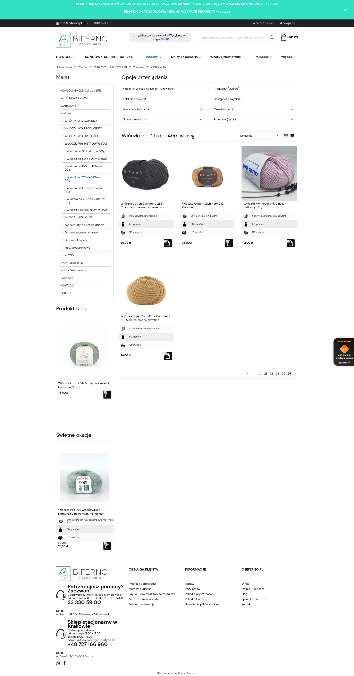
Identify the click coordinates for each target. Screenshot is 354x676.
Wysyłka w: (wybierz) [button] (136, 109)
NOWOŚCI (67, 285)
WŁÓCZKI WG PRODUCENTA (83, 128)
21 (265, 373)
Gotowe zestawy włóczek (81, 232)
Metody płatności (140, 589)
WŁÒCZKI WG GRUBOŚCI (81, 136)
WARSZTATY (68, 106)
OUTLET (66, 293)
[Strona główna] (81, 40)
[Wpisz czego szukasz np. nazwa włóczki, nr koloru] (272, 37)
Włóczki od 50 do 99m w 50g (87, 159)
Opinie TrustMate (253, 589)
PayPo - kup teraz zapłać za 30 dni (152, 594)
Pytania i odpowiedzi (142, 583)
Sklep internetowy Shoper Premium (177, 673)
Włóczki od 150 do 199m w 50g (83, 189)
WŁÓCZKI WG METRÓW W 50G (86, 143)
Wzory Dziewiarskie (73, 270)
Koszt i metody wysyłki (144, 599)
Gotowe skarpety (76, 240)
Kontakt (247, 604)
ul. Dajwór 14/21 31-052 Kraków (75, 656)
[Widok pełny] (292, 136)
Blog (244, 594)
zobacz (273, 4)
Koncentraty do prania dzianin (84, 225)
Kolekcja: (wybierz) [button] (134, 99)
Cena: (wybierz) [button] (223, 109)
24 (283, 373)
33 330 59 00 (99, 23)
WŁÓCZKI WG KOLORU (79, 217)
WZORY (69, 255)
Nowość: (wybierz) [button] (134, 119)
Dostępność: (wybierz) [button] (228, 99)
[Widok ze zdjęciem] (286, 136)
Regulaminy (192, 589)
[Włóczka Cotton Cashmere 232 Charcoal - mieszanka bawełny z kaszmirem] (146, 173)
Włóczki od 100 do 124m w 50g (83, 167)
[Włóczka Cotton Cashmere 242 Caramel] (207, 173)
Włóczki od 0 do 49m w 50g (86, 151)
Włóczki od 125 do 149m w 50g (83, 178)
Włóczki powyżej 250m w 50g (87, 210)
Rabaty (189, 583)
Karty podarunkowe (77, 247)
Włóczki (66, 113)
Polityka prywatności (198, 594)
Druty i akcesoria (72, 263)
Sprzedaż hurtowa (253, 599)
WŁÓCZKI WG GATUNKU (81, 121)
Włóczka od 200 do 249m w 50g (85, 200)
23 (277, 373)
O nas (245, 583)
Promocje (67, 278)
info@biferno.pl (71, 23)
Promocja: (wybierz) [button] (226, 119)
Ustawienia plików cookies (202, 604)
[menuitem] (67, 57)
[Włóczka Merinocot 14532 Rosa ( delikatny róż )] (269, 173)
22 (271, 373)
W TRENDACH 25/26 (74, 98)
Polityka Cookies (195, 599)
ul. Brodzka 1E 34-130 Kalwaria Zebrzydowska (83, 614)
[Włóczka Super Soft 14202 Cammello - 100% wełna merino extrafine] (146, 285)
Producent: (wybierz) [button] (226, 89)
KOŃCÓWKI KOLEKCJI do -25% (81, 90)
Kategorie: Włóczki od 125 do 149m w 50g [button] (148, 89)
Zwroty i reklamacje (141, 604)
